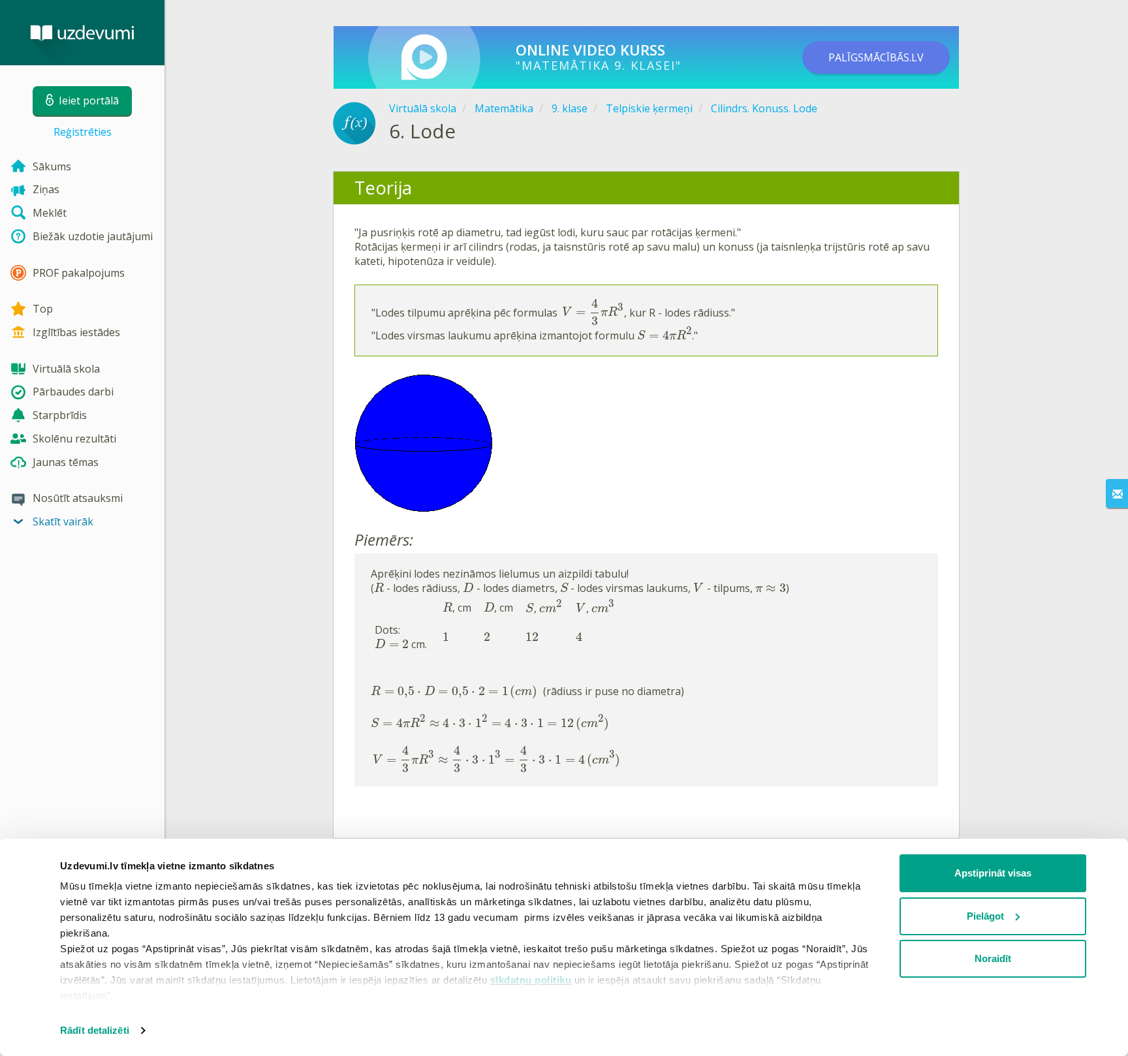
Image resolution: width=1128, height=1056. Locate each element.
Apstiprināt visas (992, 872)
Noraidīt (993, 958)
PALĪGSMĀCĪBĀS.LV (876, 57)
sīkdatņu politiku (531, 980)
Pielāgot (985, 916)
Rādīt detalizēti (94, 1030)
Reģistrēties (83, 131)
